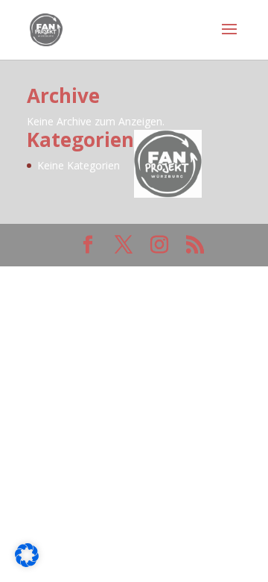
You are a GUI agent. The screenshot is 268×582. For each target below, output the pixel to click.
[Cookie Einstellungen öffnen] (27, 562)
